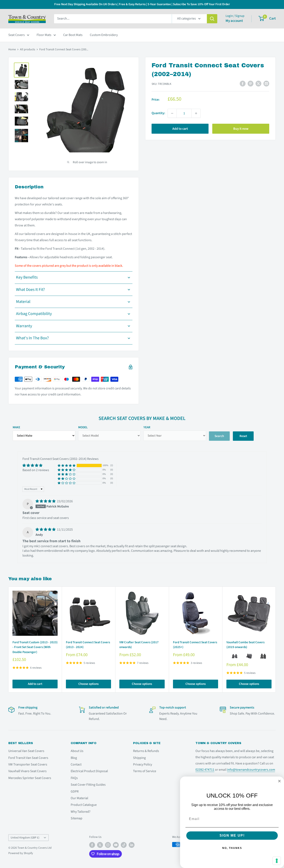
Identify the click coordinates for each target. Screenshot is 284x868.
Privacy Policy (142, 764)
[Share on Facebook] (243, 83)
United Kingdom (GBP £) (25, 838)
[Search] (212, 18)
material (23, 302)
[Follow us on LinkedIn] (132, 845)
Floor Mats (44, 35)
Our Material (79, 798)
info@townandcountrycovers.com (251, 769)
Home (12, 49)
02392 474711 (204, 769)
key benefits (27, 277)
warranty (24, 326)
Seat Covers (16, 35)
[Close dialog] (279, 781)
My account (234, 20)
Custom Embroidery (104, 35)
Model (83, 427)
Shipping (139, 758)
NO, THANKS (232, 848)
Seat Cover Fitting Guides (88, 784)
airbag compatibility (34, 314)
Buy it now (240, 128)
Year (146, 427)
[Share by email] (266, 83)
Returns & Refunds (146, 751)
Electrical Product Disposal (89, 771)
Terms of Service (144, 771)
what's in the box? (32, 338)
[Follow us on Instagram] (108, 845)
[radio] (235, 656)
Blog (74, 758)
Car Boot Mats (73, 35)
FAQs (74, 778)
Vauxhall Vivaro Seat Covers (27, 771)
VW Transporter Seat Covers (27, 764)
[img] (46, 501)
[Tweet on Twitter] (258, 83)
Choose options (88, 684)
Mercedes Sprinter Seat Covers (29, 778)
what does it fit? (30, 290)
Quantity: (158, 113)
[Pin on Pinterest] (250, 83)
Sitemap (76, 818)
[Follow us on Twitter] (100, 845)
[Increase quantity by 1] (196, 113)
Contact (76, 764)
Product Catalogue (84, 805)
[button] (66, 465)
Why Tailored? (80, 811)
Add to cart (180, 128)
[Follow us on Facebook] (92, 845)
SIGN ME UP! (232, 835)
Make (16, 427)
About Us (77, 751)
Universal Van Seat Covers (26, 751)
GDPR (75, 791)
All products (27, 49)
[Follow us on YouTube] (116, 845)
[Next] (275, 639)
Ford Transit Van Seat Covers (28, 758)
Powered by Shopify (20, 853)
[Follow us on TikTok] (124, 845)
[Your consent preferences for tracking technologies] (277, 861)
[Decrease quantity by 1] (172, 113)
